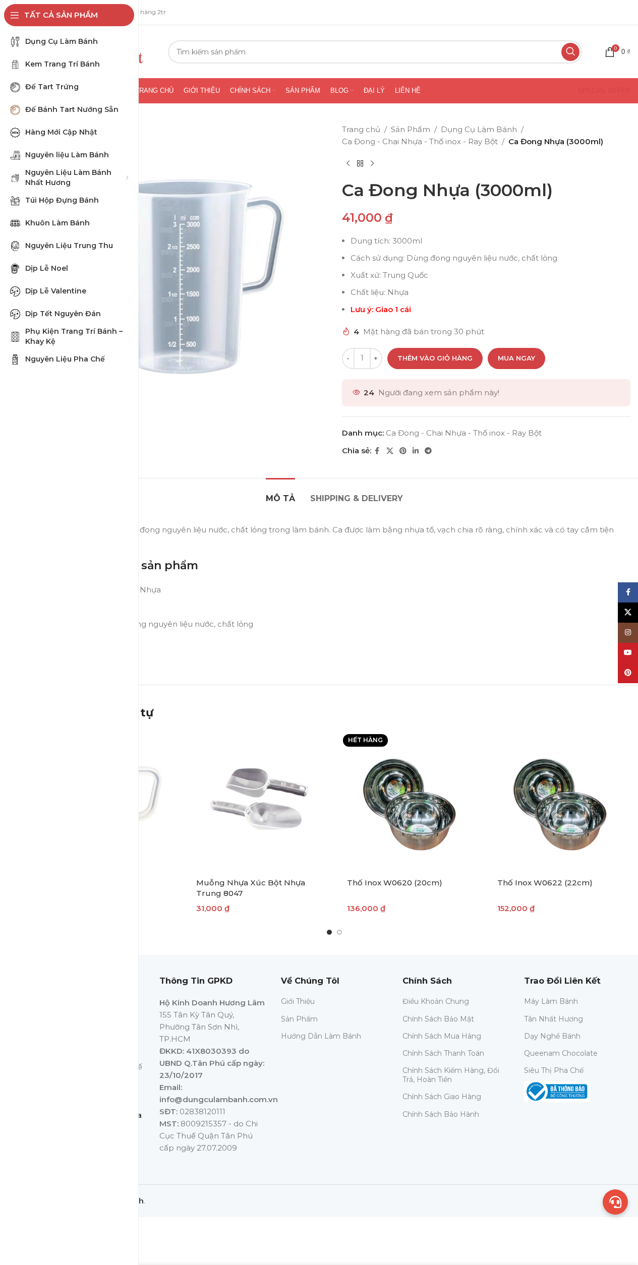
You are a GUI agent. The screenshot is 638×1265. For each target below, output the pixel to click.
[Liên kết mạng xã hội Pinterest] (403, 451)
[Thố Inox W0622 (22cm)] (560, 801)
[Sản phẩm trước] (348, 164)
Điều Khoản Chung (435, 1001)
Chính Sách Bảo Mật (438, 1018)
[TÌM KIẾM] (570, 52)
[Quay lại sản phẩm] (360, 164)
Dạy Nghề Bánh (552, 1036)
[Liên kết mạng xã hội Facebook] (377, 451)
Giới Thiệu (298, 1001)
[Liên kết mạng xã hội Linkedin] (416, 451)
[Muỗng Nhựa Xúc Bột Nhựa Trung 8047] (259, 801)
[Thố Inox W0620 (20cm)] (409, 801)
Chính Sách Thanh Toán (443, 1053)
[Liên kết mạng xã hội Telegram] (428, 451)
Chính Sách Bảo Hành (440, 1114)
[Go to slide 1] (329, 932)
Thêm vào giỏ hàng (435, 358)
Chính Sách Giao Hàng (441, 1096)
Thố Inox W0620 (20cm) (394, 882)
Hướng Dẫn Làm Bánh (321, 1036)
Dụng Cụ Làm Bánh (479, 129)
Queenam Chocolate (561, 1053)
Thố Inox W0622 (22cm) (545, 882)
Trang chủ (361, 129)
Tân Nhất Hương (553, 1018)
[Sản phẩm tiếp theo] (372, 164)
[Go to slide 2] (339, 932)
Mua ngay (516, 358)
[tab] (280, 493)
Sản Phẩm (410, 129)
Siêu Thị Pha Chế (554, 1070)
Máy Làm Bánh (551, 1001)
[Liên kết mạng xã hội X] (389, 451)
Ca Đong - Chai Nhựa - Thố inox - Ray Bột (420, 141)
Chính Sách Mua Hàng (441, 1036)
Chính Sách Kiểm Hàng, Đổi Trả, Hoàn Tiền (450, 1075)
